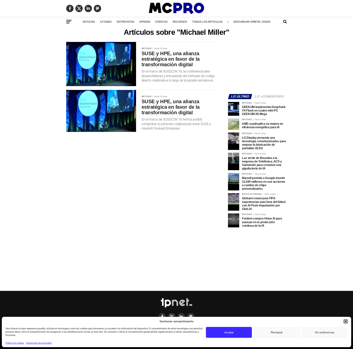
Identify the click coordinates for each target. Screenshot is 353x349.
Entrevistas (125, 21)
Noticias (89, 21)
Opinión (144, 21)
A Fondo (106, 21)
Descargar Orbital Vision (251, 21)
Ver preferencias (324, 332)
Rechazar (277, 332)
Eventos (161, 21)
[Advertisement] (257, 65)
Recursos (180, 21)
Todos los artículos (207, 21)
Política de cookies (15, 343)
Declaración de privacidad (38, 343)
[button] (345, 321)
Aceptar (229, 332)
